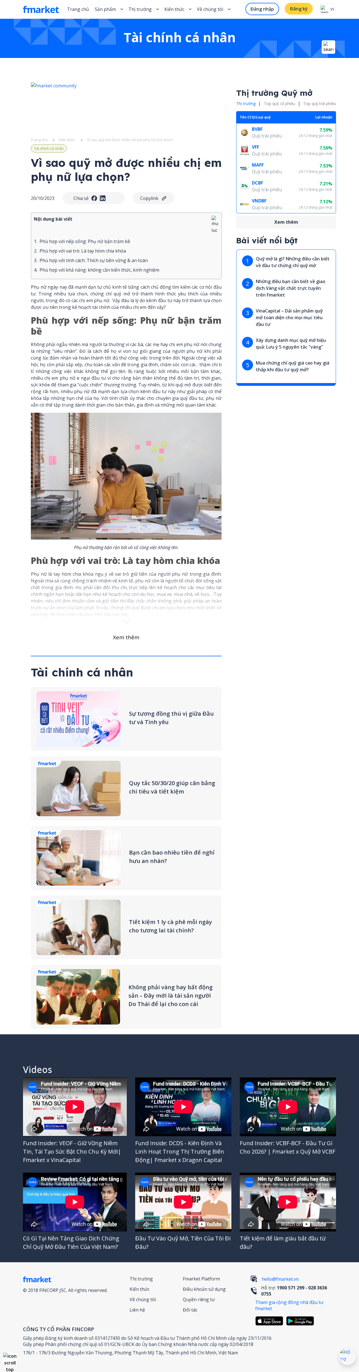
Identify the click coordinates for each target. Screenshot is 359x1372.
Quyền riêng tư (199, 1299)
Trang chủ (78, 9)
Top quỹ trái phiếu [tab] (319, 103)
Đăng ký (299, 9)
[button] (10, 1359)
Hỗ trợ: (294, 1291)
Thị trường (141, 1279)
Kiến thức (174, 9)
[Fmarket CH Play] (301, 1321)
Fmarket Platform (201, 1279)
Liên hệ (137, 1310)
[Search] (328, 47)
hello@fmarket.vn (280, 1279)
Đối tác (190, 1310)
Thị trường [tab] (246, 103)
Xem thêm (126, 637)
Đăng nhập (262, 9)
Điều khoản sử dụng (204, 1289)
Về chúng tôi (143, 1299)
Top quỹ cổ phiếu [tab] (279, 103)
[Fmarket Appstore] (270, 1321)
